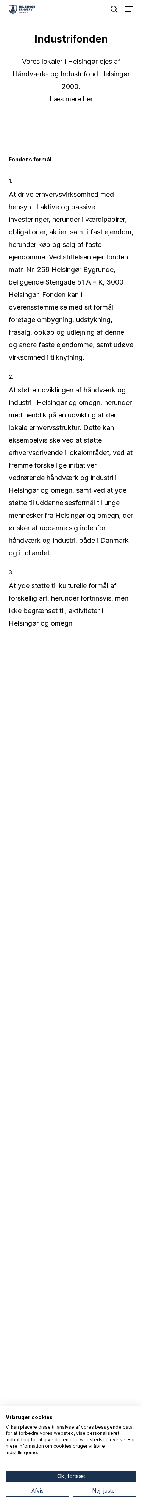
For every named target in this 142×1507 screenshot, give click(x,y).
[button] (129, 9)
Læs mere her (71, 99)
